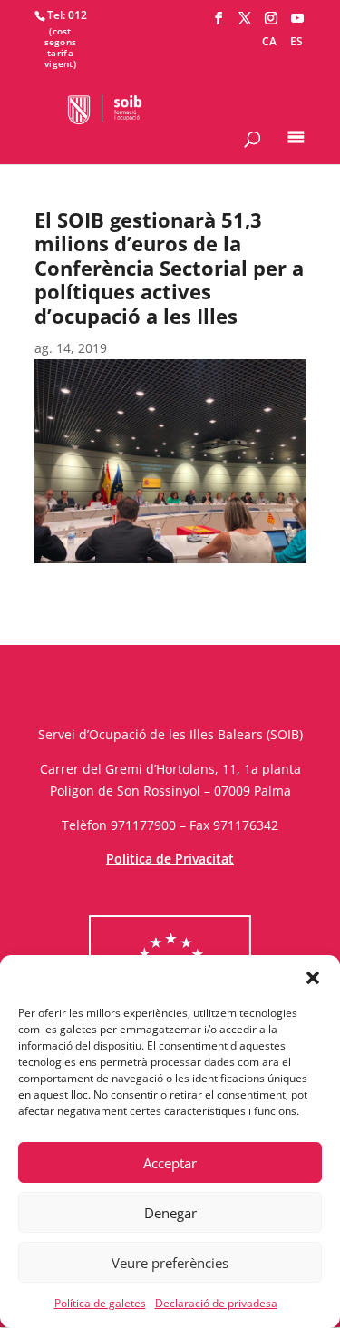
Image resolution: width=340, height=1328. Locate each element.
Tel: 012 (67, 15)
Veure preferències (170, 1263)
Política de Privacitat (170, 858)
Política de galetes (100, 1303)
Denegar (170, 1213)
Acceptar (170, 1163)
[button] (313, 978)
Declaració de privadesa (216, 1303)
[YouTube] (297, 18)
